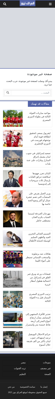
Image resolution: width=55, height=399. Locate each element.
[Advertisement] (27, 38)
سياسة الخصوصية (27, 387)
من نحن (11, 387)
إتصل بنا (43, 387)
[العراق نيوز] (27, 3)
